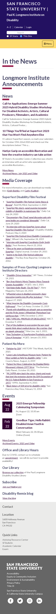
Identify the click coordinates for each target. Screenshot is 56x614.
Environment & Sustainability (21, 579)
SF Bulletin (7, 542)
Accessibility (13, 573)
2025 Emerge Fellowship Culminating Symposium (30, 405)
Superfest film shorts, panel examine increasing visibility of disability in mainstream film (26, 209)
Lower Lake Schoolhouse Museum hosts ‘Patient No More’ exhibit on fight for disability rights (28, 356)
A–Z (9, 27)
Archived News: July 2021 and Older (20, 173)
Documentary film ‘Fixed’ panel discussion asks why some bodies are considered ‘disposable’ (28, 219)
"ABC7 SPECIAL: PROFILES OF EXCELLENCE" (26, 318)
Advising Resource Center (15, 539)
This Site (27, 36)
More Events (8, 440)
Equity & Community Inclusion (21, 576)
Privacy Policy (13, 582)
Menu (49, 44)
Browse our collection (13, 472)
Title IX (10, 586)
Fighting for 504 (14, 348)
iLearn (5, 549)
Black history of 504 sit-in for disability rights (26, 385)
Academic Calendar (11, 546)
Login (29, 27)
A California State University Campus (25, 593)
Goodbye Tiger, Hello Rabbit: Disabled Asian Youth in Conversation (33, 424)
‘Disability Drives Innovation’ (19, 275)
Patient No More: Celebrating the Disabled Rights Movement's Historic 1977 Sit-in (27, 365)
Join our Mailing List (11, 486)
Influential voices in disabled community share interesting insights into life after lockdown (26, 295)
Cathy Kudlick (31, 190)
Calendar (18, 27)
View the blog (9, 498)
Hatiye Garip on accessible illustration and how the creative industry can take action (27, 152)
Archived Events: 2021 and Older (18, 443)
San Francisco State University (21, 590)
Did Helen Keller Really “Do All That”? (23, 287)
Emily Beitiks (14, 190)
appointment (11, 458)
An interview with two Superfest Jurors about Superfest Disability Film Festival (26, 228)
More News (8, 170)
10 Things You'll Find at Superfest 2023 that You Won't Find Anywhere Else (25, 132)
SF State (14, 36)
